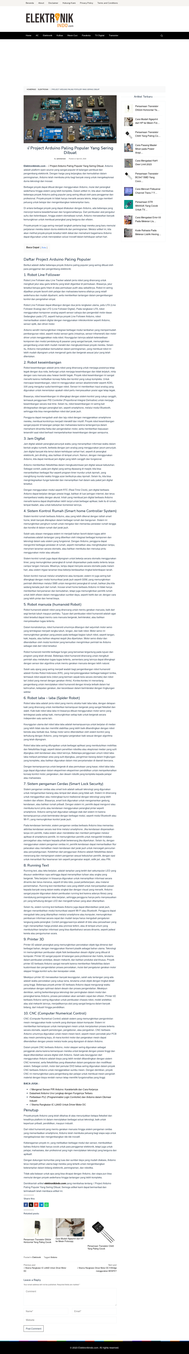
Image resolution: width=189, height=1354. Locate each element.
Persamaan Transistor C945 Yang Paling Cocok (101, 1247)
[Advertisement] (94, 64)
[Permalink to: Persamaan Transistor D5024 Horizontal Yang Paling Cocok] (38, 1227)
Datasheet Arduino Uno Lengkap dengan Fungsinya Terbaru (61, 1093)
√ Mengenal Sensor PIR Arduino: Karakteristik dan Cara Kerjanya (64, 1089)
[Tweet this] (31, 1205)
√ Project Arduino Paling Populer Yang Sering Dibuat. (76, 166)
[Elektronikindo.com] (50, 20)
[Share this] (26, 1205)
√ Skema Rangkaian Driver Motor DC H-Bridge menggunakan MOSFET (97, 1267)
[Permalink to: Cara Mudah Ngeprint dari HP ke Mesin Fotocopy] (70, 1227)
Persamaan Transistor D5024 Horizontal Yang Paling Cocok (37, 1241)
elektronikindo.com (55, 1183)
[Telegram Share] (41, 1205)
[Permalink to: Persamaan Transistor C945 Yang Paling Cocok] (102, 1231)
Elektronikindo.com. (89, 1347)
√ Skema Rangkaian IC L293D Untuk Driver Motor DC (58, 1104)
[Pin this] (36, 1205)
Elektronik (36, 1257)
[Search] (161, 35)
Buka (44, 247)
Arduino (54, 1257)
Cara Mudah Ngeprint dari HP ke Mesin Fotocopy (69, 1240)
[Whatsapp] (46, 1205)
